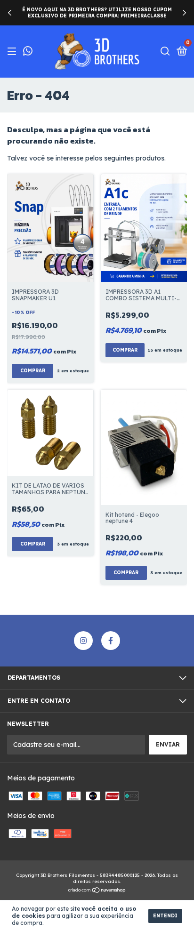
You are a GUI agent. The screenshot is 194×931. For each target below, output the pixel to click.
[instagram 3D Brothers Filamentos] (83, 640)
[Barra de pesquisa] (165, 51)
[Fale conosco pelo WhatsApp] (28, 52)
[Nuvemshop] (97, 891)
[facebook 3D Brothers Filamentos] (110, 640)
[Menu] (13, 51)
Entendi (165, 916)
